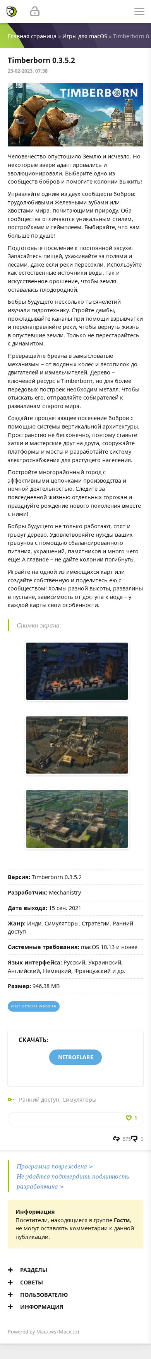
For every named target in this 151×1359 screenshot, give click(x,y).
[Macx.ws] (11, 11)
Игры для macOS (84, 36)
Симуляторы (79, 1099)
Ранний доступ (39, 1099)
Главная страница (32, 36)
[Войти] (34, 11)
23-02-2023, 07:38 (28, 71)
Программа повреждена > (55, 1166)
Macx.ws (46, 1331)
